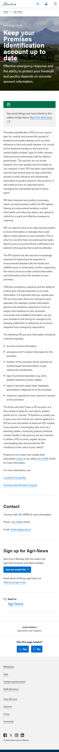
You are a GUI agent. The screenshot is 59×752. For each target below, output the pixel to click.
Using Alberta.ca (10, 698)
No (38, 649)
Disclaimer (7, 706)
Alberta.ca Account (46, 3)
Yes (25, 649)
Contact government (14, 681)
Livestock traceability (14, 477)
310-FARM (42, 458)
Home (5, 11)
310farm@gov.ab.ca (20, 529)
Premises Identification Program (20, 485)
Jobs (5, 674)
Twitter (11, 735)
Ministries (8, 666)
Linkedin (22, 735)
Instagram (16, 735)
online (19, 458)
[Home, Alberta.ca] (9, 4)
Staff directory (10, 689)
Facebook (5, 735)
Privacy (6, 713)
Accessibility (8, 721)
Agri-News (17, 11)
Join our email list (15, 569)
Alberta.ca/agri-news (14, 582)
